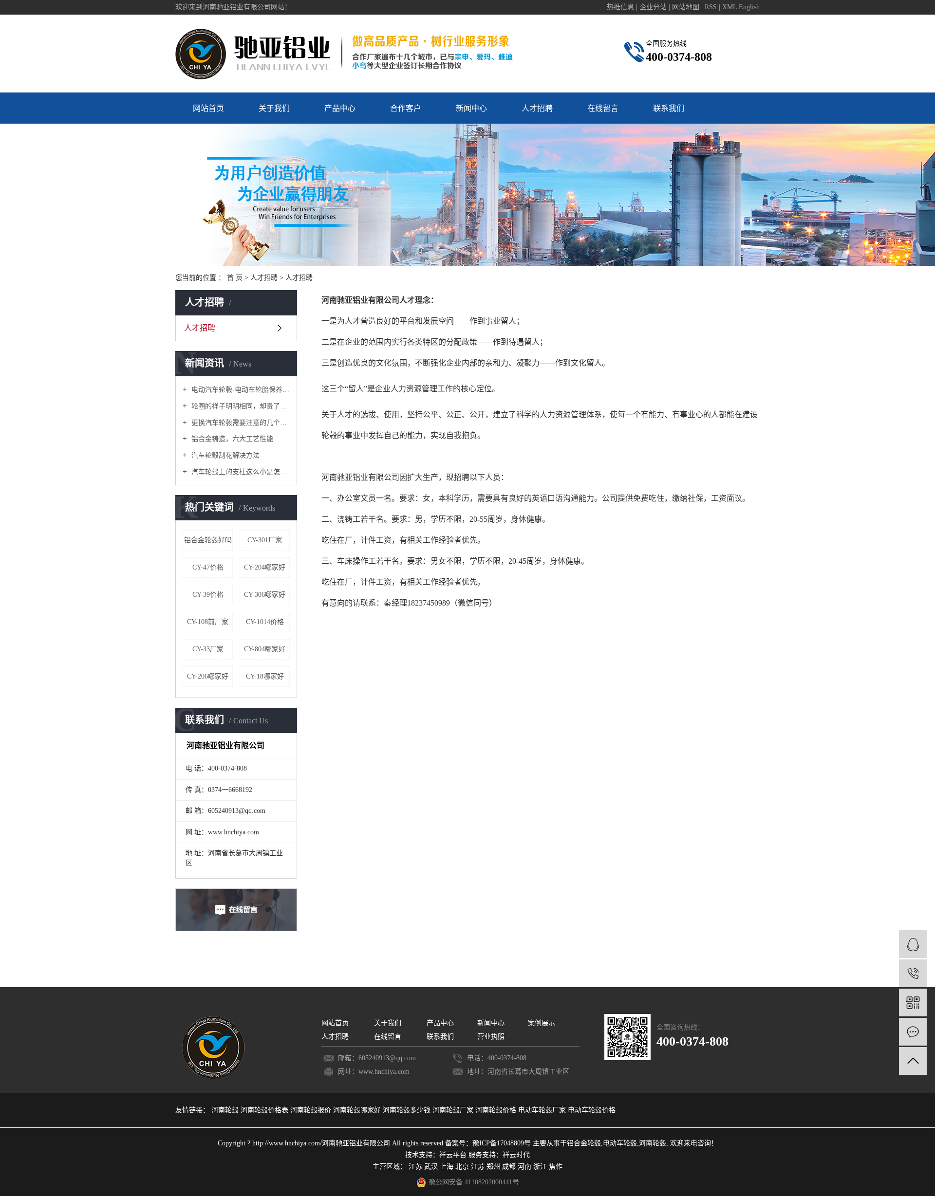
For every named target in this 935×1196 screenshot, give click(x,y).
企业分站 (653, 7)
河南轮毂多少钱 (407, 1110)
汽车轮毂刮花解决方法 (224, 455)
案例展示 (541, 1023)
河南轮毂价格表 (265, 1110)
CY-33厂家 (208, 649)
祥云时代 (516, 1155)
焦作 (555, 1166)
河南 (524, 1166)
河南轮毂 (226, 1110)
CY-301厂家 (264, 540)
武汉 (431, 1166)
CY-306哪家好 (264, 594)
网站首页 (208, 108)
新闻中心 (471, 108)
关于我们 (274, 108)
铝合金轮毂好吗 (208, 540)
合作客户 (405, 108)
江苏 (415, 1166)
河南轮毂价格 (496, 1110)
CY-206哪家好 (207, 676)
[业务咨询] (913, 944)
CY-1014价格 (265, 622)
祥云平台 (453, 1155)
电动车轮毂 (620, 1143)
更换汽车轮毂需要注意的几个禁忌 (239, 422)
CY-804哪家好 (264, 649)
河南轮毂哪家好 (358, 1110)
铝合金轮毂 (584, 1143)
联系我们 (668, 108)
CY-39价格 (208, 594)
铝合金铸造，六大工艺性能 (231, 438)
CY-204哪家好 (264, 567)
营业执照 (491, 1036)
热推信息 (620, 7)
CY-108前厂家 (207, 622)
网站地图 (686, 7)
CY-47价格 (208, 567)
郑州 (493, 1166)
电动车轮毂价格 (592, 1110)
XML (729, 7)
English (749, 7)
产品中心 (339, 108)
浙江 (540, 1166)
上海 (446, 1166)
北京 (462, 1166)
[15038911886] (913, 973)
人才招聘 (537, 108)
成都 (509, 1166)
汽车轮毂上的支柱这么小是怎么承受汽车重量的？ (239, 472)
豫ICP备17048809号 (501, 1143)
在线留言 (602, 108)
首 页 (235, 277)
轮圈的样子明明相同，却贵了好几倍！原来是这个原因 (239, 406)
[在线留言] (913, 1032)
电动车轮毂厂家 (543, 1110)
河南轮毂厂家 (453, 1110)
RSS (711, 7)
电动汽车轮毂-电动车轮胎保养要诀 (239, 389)
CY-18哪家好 (265, 676)
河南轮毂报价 (311, 1110)
